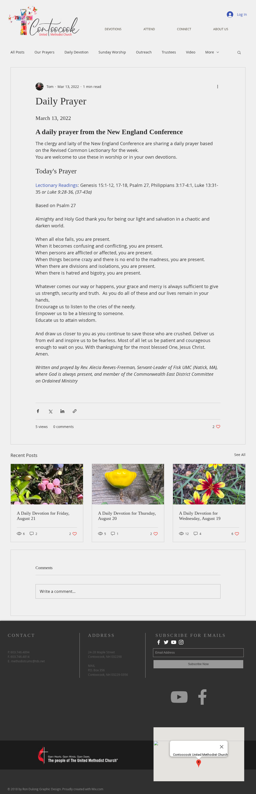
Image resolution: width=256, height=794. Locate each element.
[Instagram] (181, 642)
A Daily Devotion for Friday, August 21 (43, 516)
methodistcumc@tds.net (28, 661)
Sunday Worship (112, 52)
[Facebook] (159, 642)
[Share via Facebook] (38, 411)
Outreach (144, 52)
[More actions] (217, 86)
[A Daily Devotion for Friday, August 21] (47, 484)
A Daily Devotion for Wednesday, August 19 (199, 516)
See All (240, 454)
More (209, 52)
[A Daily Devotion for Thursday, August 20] (128, 484)
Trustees (169, 52)
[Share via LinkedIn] (62, 411)
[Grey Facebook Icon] (202, 697)
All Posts (17, 52)
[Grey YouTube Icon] (179, 697)
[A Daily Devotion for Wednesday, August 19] (209, 484)
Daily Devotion (76, 52)
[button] (239, 52)
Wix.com (97, 789)
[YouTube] (173, 642)
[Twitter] (166, 642)
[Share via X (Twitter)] (50, 411)
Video (190, 52)
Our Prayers (44, 52)
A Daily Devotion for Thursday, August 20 (127, 516)
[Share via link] (74, 411)
